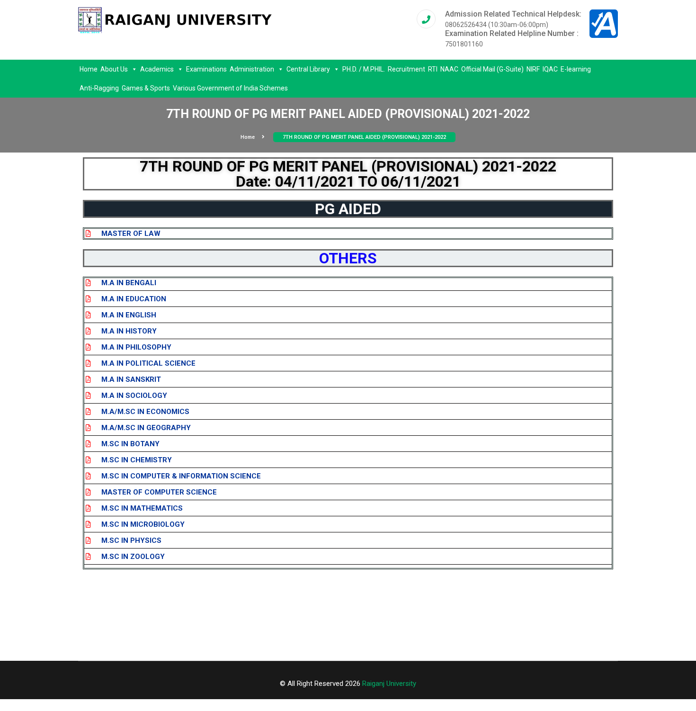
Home (89, 69)
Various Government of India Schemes (230, 88)
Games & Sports (146, 88)
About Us (114, 69)
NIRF (533, 69)
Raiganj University (389, 683)
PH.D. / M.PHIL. (363, 69)
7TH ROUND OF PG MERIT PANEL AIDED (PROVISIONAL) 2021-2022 (364, 137)
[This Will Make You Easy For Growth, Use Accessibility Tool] (603, 23)
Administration (252, 69)
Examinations (206, 69)
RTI (432, 69)
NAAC (449, 69)
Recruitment (406, 69)
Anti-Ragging (99, 88)
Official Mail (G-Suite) (492, 69)
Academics (157, 69)
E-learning (576, 69)
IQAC (550, 69)
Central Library (308, 69)
